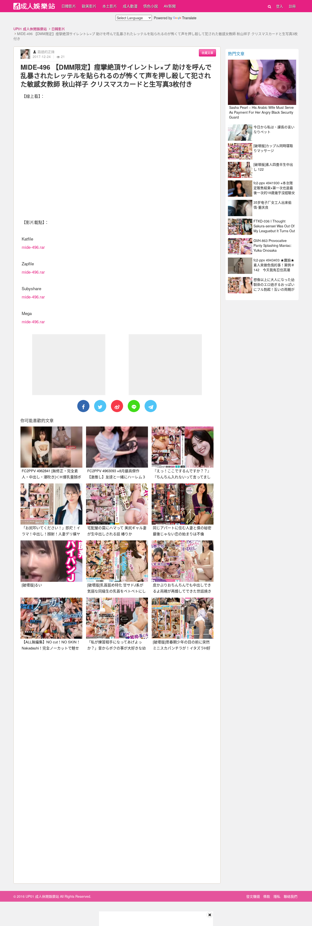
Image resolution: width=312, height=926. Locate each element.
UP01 (34, 6)
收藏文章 (207, 53)
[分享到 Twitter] (100, 406)
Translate (189, 17)
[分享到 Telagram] (151, 406)
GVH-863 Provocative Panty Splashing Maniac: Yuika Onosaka (273, 245)
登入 (279, 6)
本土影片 (109, 6)
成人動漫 (130, 6)
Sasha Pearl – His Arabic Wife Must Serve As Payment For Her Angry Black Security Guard (261, 112)
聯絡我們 (290, 896)
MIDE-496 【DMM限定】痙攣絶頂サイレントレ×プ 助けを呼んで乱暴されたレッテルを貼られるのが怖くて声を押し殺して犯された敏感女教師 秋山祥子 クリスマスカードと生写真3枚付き (116, 75)
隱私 (276, 896)
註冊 (292, 6)
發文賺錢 (253, 896)
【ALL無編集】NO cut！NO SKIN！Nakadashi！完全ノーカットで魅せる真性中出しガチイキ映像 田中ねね (51, 648)
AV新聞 (170, 6)
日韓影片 (68, 6)
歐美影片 (89, 6)
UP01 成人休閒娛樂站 (30, 28)
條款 (266, 896)
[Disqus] (117, 715)
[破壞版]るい (32, 584)
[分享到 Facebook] (83, 406)
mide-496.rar (33, 247)
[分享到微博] (117, 406)
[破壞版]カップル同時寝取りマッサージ (273, 148)
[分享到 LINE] (134, 406)
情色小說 (150, 6)
